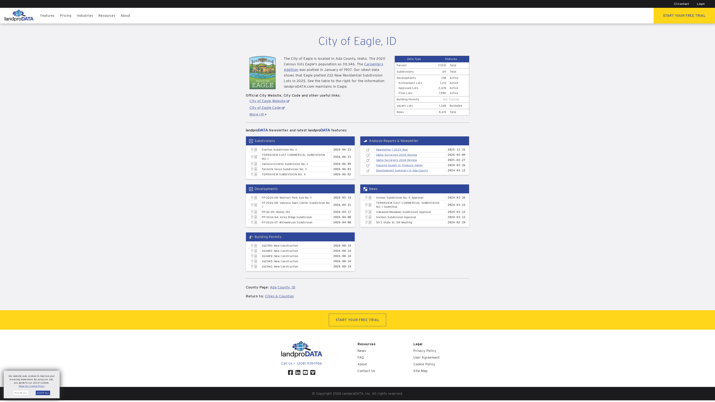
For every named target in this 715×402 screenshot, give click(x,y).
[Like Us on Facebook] (290, 372)
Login (701, 4)
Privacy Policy (424, 351)
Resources (106, 15)
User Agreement (426, 357)
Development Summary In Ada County (402, 170)
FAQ (361, 357)
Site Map (420, 371)
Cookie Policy (424, 364)
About (125, 15)
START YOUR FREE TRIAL (357, 320)
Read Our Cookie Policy (32, 386)
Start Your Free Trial (684, 15)
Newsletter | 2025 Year (392, 149)
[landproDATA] (301, 357)
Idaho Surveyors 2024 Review (396, 160)
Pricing (65, 15)
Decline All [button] (20, 393)
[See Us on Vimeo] (312, 372)
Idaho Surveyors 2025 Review (396, 155)
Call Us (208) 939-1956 (301, 363)
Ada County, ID (282, 287)
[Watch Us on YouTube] (305, 372)
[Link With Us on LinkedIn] (297, 372)
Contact (683, 4)
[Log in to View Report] (256, 149)
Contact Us (366, 371)
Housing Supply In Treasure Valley (399, 165)
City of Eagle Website (268, 101)
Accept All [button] (43, 393)
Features (47, 15)
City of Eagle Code (265, 108)
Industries (85, 15)
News (362, 351)
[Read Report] (368, 149)
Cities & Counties (279, 296)
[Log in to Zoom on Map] (252, 149)
